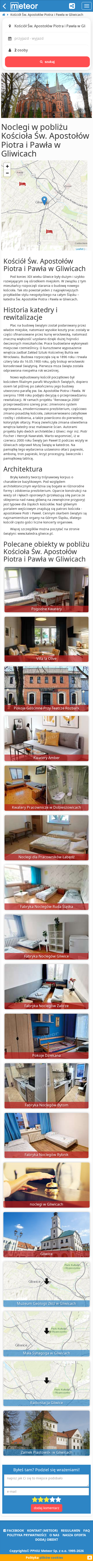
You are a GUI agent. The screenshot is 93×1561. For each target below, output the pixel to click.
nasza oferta (74, 1535)
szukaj (50, 62)
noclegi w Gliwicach (46, 1204)
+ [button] (7, 166)
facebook (15, 1530)
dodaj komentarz (46, 1508)
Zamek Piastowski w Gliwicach (46, 1452)
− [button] (7, 173)
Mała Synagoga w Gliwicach (46, 1353)
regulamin (70, 1530)
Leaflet (79, 249)
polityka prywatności (26, 1535)
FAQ (86, 1530)
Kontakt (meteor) (42, 1530)
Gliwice (46, 1253)
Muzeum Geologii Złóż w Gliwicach (46, 1303)
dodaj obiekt (46, 1539)
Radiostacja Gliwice (46, 1402)
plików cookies (51, 1557)
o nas (54, 1535)
